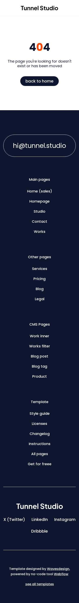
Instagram (65, 519)
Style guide (40, 413)
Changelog (40, 433)
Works (39, 231)
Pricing (39, 278)
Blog (40, 288)
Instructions (39, 443)
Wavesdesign (58, 568)
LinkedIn (40, 519)
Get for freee (39, 463)
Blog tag (39, 366)
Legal (39, 298)
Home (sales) (39, 191)
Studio (39, 211)
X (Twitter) (14, 519)
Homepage (39, 201)
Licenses (39, 423)
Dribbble (39, 531)
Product (39, 376)
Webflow (61, 574)
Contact (39, 221)
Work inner (39, 336)
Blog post (39, 356)
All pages (39, 453)
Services (39, 268)
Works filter (39, 346)
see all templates (39, 584)
